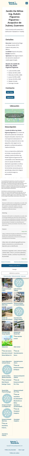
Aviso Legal (23, 276)
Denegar (14, 269)
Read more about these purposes (21, 261)
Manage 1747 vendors (5, 261)
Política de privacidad (16, 276)
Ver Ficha (10, 92)
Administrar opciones (14, 273)
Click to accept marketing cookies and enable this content (14, 115)
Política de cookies (7, 276)
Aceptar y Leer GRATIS (14, 265)
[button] (27, 3)
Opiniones (10, 97)
